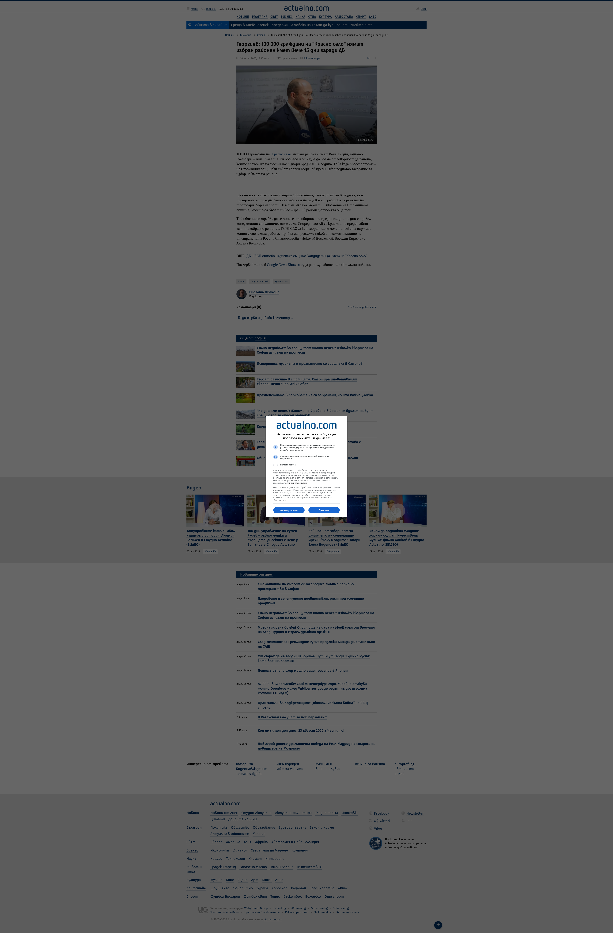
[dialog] (306, 466)
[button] (306, 465)
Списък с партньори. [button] (297, 483)
